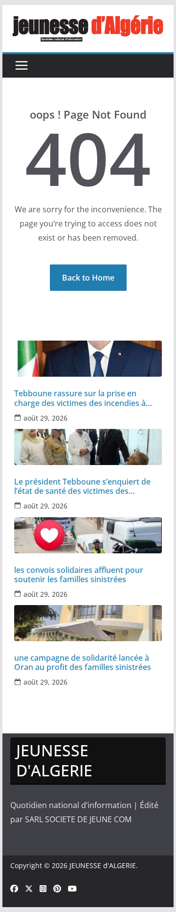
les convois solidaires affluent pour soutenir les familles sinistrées (78, 575)
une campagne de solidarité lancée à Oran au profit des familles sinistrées (82, 662)
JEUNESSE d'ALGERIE (102, 865)
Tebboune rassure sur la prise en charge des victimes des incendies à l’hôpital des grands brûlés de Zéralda (83, 398)
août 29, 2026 (45, 418)
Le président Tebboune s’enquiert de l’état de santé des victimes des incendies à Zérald (82, 486)
